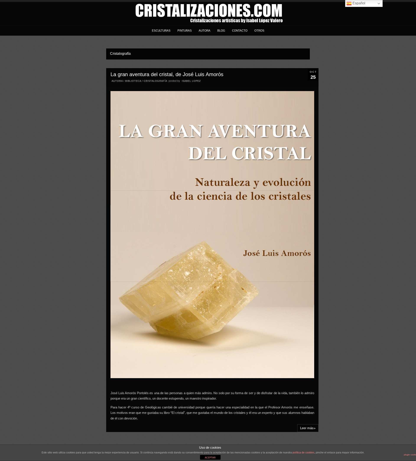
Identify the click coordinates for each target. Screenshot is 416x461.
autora (117, 81)
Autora (204, 30)
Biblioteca (133, 81)
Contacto (239, 30)
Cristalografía (155, 81)
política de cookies (303, 452)
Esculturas (161, 30)
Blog (221, 30)
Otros (259, 30)
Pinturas (184, 30)
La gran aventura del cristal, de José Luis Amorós (166, 74)
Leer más (308, 428)
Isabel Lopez (191, 81)
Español (358, 3)
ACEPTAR (210, 457)
